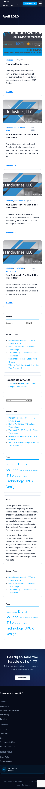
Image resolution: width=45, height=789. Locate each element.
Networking (19, 127)
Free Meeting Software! (18, 64)
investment (34, 470)
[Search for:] (16, 323)
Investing (27, 470)
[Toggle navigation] (40, 3)
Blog (1, 738)
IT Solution (14, 475)
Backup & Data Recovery (9, 710)
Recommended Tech (8, 742)
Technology (15, 481)
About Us (3, 729)
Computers (19, 268)
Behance (8, 465)
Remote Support (6, 761)
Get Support (30, 3)
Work (8, 131)
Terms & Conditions (7, 746)
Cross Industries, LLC (11, 693)
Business (9, 60)
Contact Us (22, 678)
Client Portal (4, 757)
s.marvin (12, 383)
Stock (25, 476)
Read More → (11, 92)
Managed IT (4, 706)
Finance (21, 470)
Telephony (4, 719)
